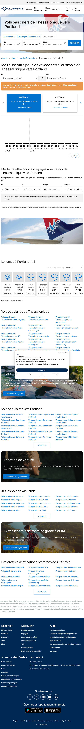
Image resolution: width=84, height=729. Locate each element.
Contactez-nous (36, 662)
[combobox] (20, 78)
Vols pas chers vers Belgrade (12, 567)
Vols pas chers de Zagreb (11, 500)
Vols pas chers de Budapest (39, 503)
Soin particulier (55, 641)
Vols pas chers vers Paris (11, 571)
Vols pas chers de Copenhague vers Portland (68, 421)
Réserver (29, 9)
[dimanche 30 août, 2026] (24, 143)
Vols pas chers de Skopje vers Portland (40, 432)
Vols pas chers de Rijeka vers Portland (12, 432)
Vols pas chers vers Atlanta (39, 586)
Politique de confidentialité (11, 679)
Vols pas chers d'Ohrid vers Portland (66, 438)
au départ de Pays (65, 721)
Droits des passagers (9, 683)
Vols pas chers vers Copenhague (36, 572)
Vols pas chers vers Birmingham (9, 581)
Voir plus (42, 445)
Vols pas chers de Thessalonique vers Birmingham (36, 342)
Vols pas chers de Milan (10, 510)
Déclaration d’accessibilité (31, 651)
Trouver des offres (24, 107)
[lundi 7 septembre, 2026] (52, 143)
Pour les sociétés (44, 2)
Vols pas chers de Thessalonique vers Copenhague (36, 328)
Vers (47, 74)
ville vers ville (31, 721)
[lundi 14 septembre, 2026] (76, 143)
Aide (3, 641)
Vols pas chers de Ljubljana (66, 507)
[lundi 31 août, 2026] (27, 143)
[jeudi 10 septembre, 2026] (62, 143)
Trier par (67, 184)
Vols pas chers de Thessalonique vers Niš (10, 334)
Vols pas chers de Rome (37, 507)
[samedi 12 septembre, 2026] (69, 143)
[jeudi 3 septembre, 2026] (38, 143)
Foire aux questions (57, 630)
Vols (13, 58)
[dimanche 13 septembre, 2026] (73, 143)
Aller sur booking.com (14, 393)
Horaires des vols (27, 630)
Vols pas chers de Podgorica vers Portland (67, 415)
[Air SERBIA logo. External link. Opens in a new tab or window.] (17, 355)
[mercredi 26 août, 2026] (10, 143)
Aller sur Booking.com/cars (16, 476)
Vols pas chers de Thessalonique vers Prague (12, 340)
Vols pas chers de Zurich (38, 500)
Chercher (74, 43)
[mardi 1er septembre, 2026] (31, 143)
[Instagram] (43, 697)
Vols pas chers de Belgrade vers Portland (41, 415)
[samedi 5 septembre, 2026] (45, 143)
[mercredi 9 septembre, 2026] (59, 143)
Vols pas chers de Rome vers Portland (39, 438)
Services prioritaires (28, 641)
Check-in (47, 9)
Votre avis (53, 651)
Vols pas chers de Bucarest (12, 496)
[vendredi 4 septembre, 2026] (41, 143)
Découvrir (57, 9)
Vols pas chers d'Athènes (66, 500)
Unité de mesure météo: (56, 268)
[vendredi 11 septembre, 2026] (66, 143)
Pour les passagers (31, 2)
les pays (15, 721)
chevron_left (3, 103)
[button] (29, 36)
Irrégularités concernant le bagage (63, 637)
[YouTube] (49, 697)
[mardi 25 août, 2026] (6, 143)
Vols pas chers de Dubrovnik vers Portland (12, 426)
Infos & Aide (69, 9)
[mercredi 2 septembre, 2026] (34, 143)
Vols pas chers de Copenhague (68, 503)
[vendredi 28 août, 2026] (17, 143)
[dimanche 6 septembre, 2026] (48, 143)
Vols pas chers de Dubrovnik (12, 507)
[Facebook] (30, 697)
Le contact (77, 9)
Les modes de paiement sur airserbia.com (65, 644)
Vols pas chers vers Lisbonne (67, 580)
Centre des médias (8, 665)
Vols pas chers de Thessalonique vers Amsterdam (63, 319)
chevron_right (81, 103)
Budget (45, 184)
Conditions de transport (10, 676)
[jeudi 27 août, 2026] (13, 143)
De (5, 42)
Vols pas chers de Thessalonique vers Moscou (67, 326)
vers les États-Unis (27, 58)
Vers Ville (22, 721)
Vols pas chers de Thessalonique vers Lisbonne (13, 348)
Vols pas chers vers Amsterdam (68, 567)
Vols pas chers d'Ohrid (37, 510)
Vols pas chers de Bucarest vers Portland (12, 415)
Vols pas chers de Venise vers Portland (40, 426)
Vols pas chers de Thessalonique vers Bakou (39, 348)
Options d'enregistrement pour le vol (63, 634)
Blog (3, 644)
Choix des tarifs (27, 647)
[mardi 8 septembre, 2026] (55, 143)
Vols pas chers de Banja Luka (12, 503)
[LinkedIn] (56, 697)
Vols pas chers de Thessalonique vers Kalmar (66, 334)
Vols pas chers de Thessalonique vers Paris (11, 326)
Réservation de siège (29, 637)
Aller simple (8, 36)
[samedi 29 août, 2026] (20, 143)
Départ (45, 42)
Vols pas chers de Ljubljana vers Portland (66, 432)
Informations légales (9, 686)
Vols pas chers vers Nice (38, 567)
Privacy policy (63, 353)
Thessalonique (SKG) (11, 44)
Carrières (4, 672)
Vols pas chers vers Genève (66, 586)
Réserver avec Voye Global (16, 547)
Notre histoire (6, 662)
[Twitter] (36, 697)
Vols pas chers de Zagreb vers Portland (13, 421)
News (3, 669)
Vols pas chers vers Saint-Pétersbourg (38, 581)
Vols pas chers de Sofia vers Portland (12, 438)
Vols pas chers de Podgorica (67, 496)
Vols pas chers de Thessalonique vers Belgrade (13, 318)
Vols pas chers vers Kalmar (39, 576)
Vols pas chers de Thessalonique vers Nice (38, 318)
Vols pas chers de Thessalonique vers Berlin (38, 334)
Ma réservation (38, 9)
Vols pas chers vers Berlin (66, 571)
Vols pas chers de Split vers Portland (66, 426)
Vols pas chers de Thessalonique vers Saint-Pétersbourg (66, 342)
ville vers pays (41, 721)
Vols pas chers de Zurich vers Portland (40, 421)
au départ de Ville (53, 721)
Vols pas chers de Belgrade (39, 496)
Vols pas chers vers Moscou (67, 576)
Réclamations (55, 647)
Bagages (24, 634)
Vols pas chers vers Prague (12, 586)
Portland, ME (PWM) (31, 44)
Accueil (4, 58)
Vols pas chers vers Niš (10, 576)
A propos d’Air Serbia (57, 2)
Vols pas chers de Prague (66, 510)
